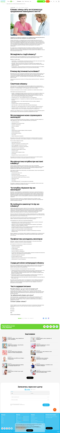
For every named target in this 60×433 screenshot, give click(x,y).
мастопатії (16, 145)
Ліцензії (2, 419)
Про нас (2, 420)
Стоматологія (33, 419)
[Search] (53, 1)
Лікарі (23, 1)
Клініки (17, 420)
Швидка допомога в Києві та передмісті (37, 421)
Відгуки (2, 421)
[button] (54, 409)
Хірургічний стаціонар (34, 420)
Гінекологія (32, 416)
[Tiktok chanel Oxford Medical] (53, 326)
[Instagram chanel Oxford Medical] (50, 326)
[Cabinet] (56, 1)
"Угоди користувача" (36, 426)
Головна (3, 3)
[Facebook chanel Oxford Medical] (47, 326)
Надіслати (46, 404)
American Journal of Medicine (15, 314)
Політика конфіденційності (16, 404)
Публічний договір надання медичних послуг (6, 431)
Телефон (12, 391)
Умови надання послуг (22, 404)
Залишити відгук (49, 428)
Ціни (30, 1)
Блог (5, 3)
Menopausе (12, 310)
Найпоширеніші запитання (18, 422)
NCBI (11, 312)
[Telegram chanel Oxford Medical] (57, 326)
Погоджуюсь (30, 430)
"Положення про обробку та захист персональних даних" (23, 427)
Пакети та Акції (27, 1)
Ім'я (31, 391)
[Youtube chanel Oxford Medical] (44, 326)
